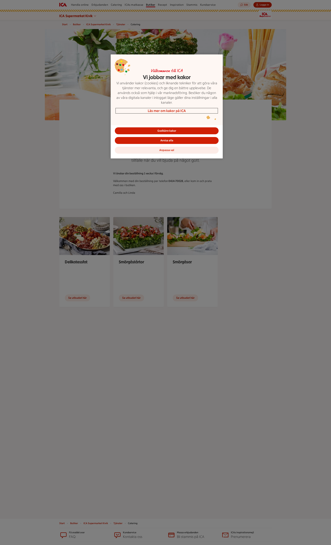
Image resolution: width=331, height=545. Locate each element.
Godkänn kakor (166, 130)
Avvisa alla (166, 140)
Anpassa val (166, 150)
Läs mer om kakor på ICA (167, 111)
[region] (167, 106)
